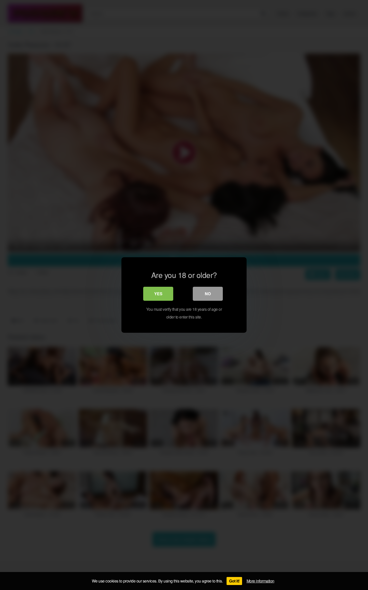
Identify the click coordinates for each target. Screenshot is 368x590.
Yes (158, 293)
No (208, 293)
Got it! (234, 581)
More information (260, 581)
